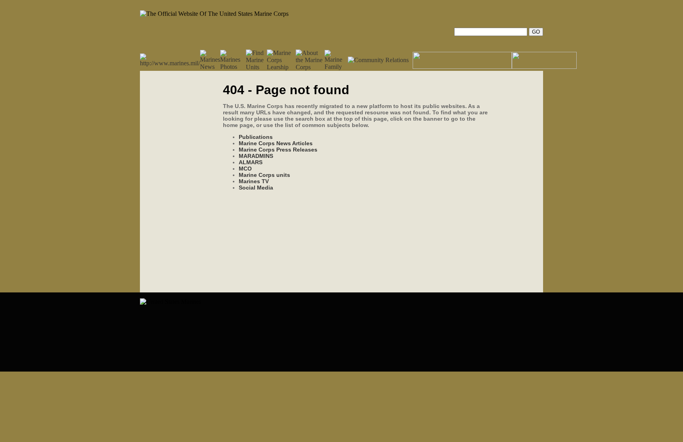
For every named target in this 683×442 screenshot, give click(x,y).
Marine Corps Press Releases (278, 149)
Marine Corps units (264, 175)
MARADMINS (256, 156)
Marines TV (254, 181)
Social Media (256, 187)
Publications (256, 137)
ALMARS (250, 162)
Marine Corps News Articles (276, 143)
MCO (245, 168)
